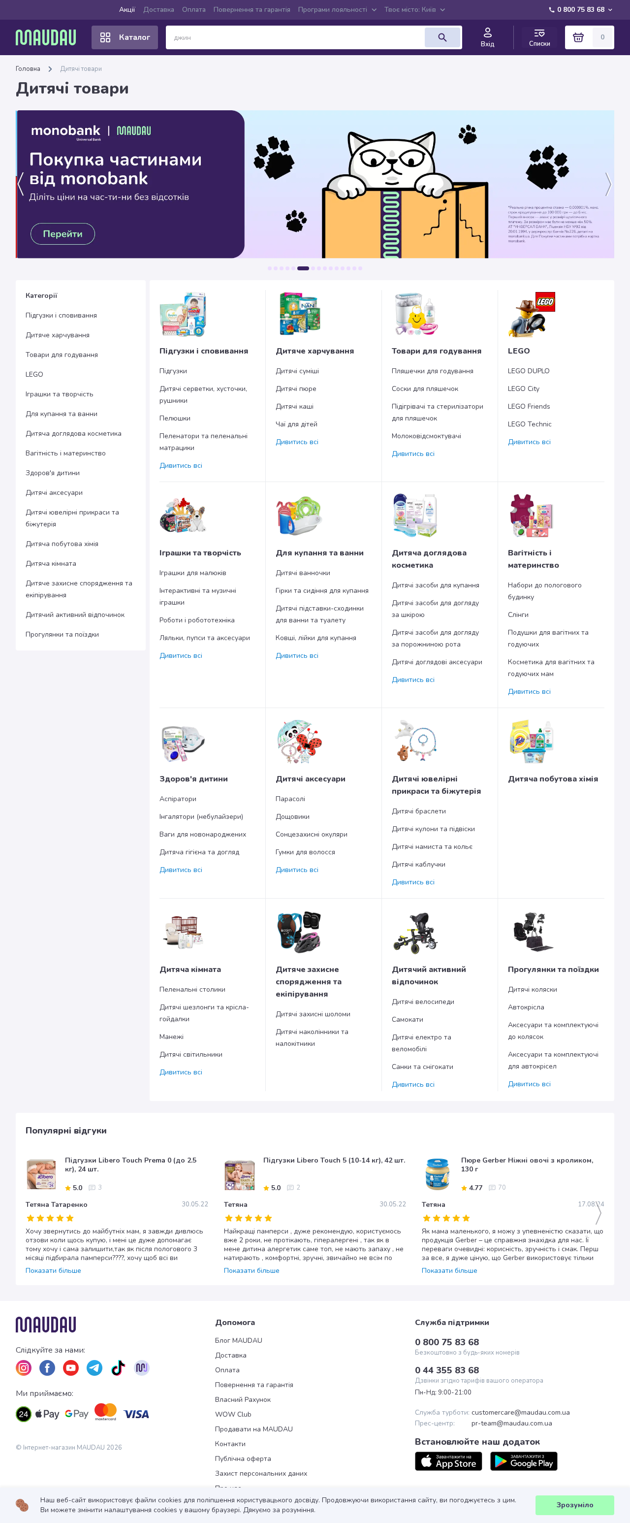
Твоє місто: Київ (410, 9)
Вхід (488, 44)
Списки (539, 43)
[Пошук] (442, 37)
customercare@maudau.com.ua (521, 1412)
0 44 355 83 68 (447, 1370)
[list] (24, 1368)
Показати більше (53, 1270)
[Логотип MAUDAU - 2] (50, 37)
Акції (127, 9)
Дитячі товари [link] (81, 69)
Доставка (158, 9)
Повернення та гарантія (252, 9)
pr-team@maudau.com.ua (512, 1423)
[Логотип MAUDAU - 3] (115, 1324)
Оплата (194, 9)
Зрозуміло (575, 1505)
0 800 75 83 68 (580, 9)
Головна (28, 69)
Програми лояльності (332, 9)
